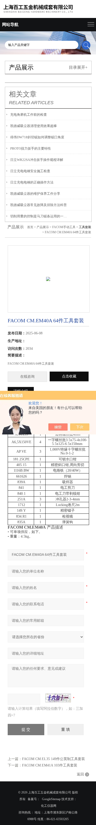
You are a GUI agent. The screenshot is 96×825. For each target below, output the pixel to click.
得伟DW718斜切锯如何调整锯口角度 (37, 137)
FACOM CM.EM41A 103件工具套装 (49, 765)
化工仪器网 (48, 806)
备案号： (34, 799)
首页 (30, 227)
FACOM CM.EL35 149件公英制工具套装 (53, 759)
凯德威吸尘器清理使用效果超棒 (33, 126)
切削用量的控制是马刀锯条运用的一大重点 (38, 216)
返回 (80, 774)
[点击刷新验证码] (58, 698)
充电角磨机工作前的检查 (28, 115)
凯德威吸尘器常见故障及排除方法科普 (38, 205)
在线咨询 (27, 376)
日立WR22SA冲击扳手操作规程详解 (36, 160)
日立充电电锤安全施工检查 (30, 171)
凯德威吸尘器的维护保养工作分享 (35, 194)
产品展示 (43, 227)
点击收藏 (69, 376)
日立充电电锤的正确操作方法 (32, 182)
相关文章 (23, 94)
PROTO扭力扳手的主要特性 (30, 148)
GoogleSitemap (51, 799)
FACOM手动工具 (64, 227)
